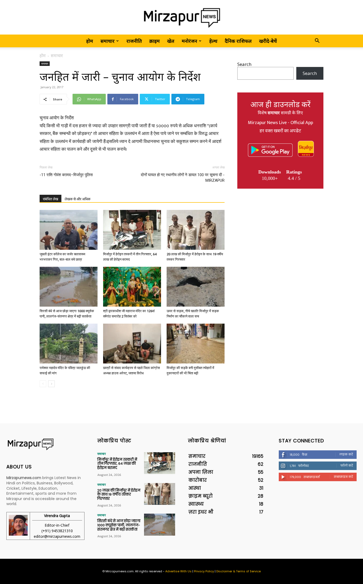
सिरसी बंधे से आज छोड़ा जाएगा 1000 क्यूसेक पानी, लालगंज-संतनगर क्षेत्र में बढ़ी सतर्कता (118, 525)
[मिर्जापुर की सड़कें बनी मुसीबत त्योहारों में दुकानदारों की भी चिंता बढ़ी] (196, 343)
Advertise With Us (178, 571)
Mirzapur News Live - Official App (280, 123)
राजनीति (134, 41)
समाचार (107, 41)
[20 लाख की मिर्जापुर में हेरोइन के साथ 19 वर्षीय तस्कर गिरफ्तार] (196, 230)
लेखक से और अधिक (77, 199)
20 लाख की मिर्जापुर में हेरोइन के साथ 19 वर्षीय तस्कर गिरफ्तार (118, 494)
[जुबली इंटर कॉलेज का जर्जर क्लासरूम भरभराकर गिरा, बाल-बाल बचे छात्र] (69, 230)
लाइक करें (346, 454)
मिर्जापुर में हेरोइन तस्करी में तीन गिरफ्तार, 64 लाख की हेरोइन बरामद (117, 463)
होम (89, 41)
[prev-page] (43, 383)
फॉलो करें (346, 465)
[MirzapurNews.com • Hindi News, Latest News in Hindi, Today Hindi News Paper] (181, 17)
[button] (317, 41)
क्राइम (154, 41)
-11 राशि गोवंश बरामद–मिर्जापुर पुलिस (66, 174)
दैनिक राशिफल (238, 41)
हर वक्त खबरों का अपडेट (280, 131)
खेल (170, 41)
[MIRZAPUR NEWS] (45, 444)
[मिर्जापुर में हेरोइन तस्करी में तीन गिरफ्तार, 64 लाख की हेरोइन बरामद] (132, 230)
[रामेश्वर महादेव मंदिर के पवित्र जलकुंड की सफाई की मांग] (69, 343)
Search (244, 64)
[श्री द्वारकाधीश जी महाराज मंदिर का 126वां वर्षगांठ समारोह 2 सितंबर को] (132, 287)
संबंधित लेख (50, 199)
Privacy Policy (204, 571)
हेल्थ (213, 41)
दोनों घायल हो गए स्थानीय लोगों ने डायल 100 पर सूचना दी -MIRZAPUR (183, 177)
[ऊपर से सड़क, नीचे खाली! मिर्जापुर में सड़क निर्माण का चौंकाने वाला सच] (196, 287)
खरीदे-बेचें (268, 41)
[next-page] (51, 383)
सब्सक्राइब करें (343, 477)
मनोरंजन (189, 41)
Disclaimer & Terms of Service (238, 571)
